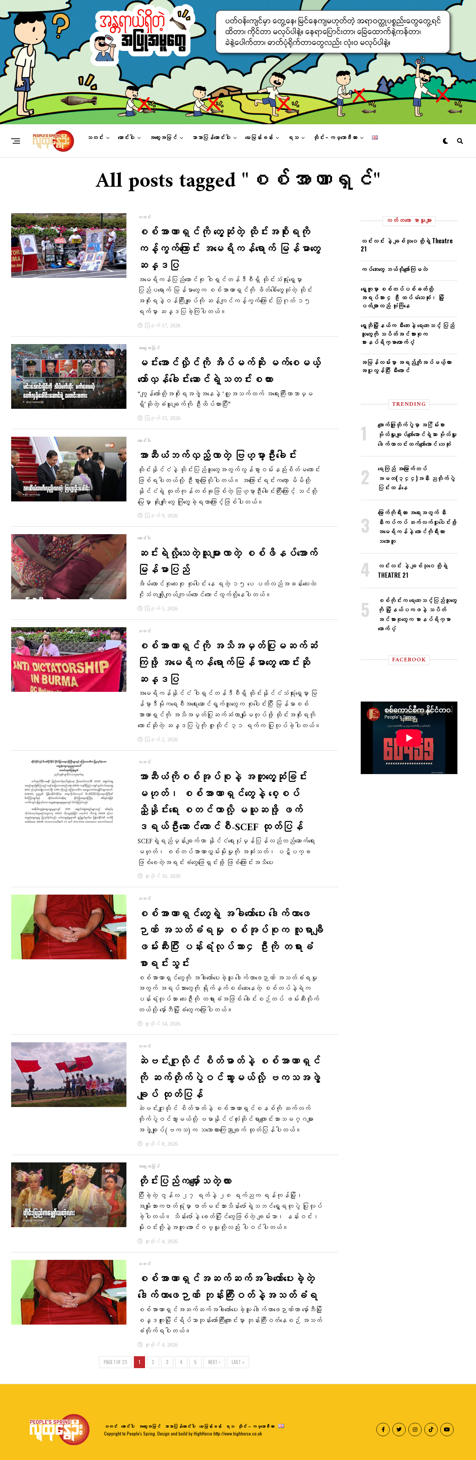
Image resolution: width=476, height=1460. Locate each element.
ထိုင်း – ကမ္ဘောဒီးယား (335, 137)
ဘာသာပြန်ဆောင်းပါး (211, 137)
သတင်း (95, 137)
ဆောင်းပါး (126, 137)
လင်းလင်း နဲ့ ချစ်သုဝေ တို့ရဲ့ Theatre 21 (407, 244)
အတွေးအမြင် (163, 137)
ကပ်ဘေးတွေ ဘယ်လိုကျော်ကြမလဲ (394, 268)
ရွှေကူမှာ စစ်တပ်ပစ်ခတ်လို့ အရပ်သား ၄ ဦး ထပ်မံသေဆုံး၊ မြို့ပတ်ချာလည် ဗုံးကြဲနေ (402, 297)
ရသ (293, 137)
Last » (238, 1362)
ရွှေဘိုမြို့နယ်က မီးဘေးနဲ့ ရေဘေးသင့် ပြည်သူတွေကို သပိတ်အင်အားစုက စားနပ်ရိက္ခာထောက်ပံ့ (407, 333)
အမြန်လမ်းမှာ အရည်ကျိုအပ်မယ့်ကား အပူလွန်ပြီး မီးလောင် (406, 366)
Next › (214, 1362)
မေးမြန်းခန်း (259, 137)
